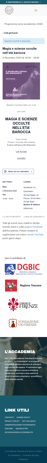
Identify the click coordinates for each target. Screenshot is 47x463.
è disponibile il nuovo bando (22, 2)
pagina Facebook (33, 226)
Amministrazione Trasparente (20, 425)
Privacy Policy (12, 421)
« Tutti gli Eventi (10, 32)
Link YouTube (21, 151)
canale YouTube (35, 234)
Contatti (9, 417)
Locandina (21, 158)
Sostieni (9, 429)
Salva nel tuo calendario (18, 171)
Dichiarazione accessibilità (19, 432)
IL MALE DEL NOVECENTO (33, 217)
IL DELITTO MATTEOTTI (12, 217)
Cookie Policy (23, 417)
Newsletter (22, 429)
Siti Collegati (29, 421)
